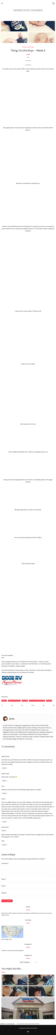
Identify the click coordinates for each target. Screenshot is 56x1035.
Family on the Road (14, 700)
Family (4, 700)
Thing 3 (49, 700)
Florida (25, 700)
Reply (4, 768)
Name (3, 879)
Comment (5, 863)
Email (3, 886)
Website (3, 893)
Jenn (28, 57)
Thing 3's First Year (28, 47)
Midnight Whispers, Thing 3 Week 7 (28, 986)
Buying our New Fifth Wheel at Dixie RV (28, 1009)
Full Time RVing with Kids (37, 700)
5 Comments (28, 65)
